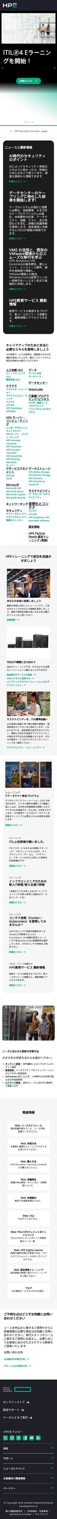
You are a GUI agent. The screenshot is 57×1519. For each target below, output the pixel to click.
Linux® (10, 404)
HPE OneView (13, 446)
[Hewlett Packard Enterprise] (10, 5)
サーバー (10, 465)
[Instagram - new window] (12, 1437)
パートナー (9, 1488)
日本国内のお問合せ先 (14, 1359)
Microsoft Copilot (15, 494)
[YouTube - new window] (31, 1437)
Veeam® (33, 484)
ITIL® (9, 478)
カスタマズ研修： (13, 1082)
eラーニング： (24, 1076)
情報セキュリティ (14, 520)
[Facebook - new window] (25, 1437)
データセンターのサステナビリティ (39, 496)
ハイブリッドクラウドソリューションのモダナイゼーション (28, 683)
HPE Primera (35, 478)
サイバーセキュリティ (16, 513)
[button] (2, 68)
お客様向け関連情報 (14, 1478)
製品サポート (11, 1410)
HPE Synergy (13, 459)
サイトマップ (41, 1514)
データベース (35, 376)
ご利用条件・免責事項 (37, 1511)
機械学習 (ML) (13, 379)
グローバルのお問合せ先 (15, 1365)
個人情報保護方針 (14, 1511)
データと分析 (35, 373)
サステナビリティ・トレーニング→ (24, 747)
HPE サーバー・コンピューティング (17, 436)
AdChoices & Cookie (20, 1514)
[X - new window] (5, 1437)
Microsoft (11, 462)
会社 (5, 1448)
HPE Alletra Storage (39, 472)
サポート (8, 1458)
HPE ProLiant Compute (13, 451)
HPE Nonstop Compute (13, 442)
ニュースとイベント (14, 1468)
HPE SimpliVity (14, 456)
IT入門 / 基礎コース (38, 402)
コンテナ (10, 401)
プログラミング (36, 405)
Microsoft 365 (13, 488)
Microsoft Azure (14, 491)
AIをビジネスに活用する (18, 678)
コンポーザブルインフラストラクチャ (16, 429)
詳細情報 (11, 619)
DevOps (10, 475)
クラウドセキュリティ (16, 517)
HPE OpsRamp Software (14, 410)
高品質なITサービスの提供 (19, 674)
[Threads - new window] (18, 1437)
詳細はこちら (15, 181)
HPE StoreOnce (37, 481)
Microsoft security (16, 497)
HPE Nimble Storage (39, 475)
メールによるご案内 (15, 1417)
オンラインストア (14, 1402)
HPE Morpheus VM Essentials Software (39, 519)
